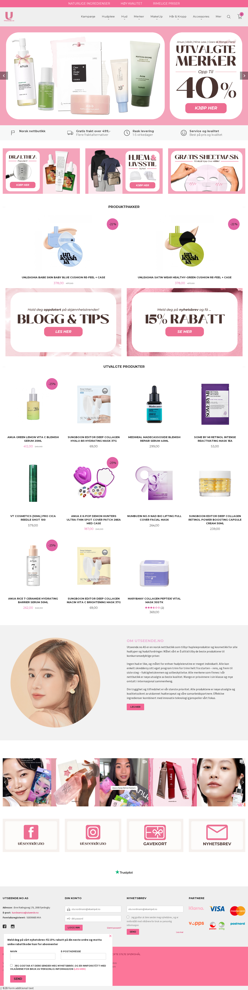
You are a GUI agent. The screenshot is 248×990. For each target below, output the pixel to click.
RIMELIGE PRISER (166, 3)
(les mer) (80, 969)
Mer (218, 16)
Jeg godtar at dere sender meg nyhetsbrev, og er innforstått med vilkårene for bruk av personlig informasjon (152, 921)
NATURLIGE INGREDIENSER (89, 3)
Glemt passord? (114, 927)
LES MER (135, 707)
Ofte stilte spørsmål (126, 954)
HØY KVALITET (131, 3)
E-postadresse (71, 951)
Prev (4, 76)
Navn (13, 951)
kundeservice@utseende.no (25, 912)
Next (244, 76)
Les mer (179, 932)
